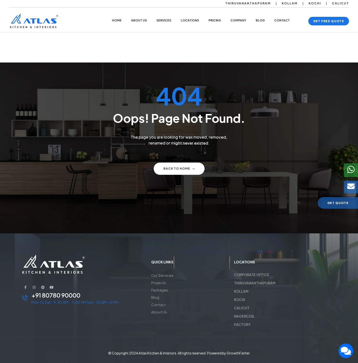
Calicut (340, 3)
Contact (158, 304)
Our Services (162, 275)
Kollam (290, 3)
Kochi (315, 3)
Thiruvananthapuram (248, 3)
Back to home (176, 168)
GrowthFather (238, 353)
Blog (155, 297)
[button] (328, 21)
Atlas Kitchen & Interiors (157, 353)
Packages (159, 290)
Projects (158, 282)
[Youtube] (51, 287)
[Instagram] (34, 287)
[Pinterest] (42, 287)
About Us (159, 312)
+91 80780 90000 (55, 295)
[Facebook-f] (25, 287)
